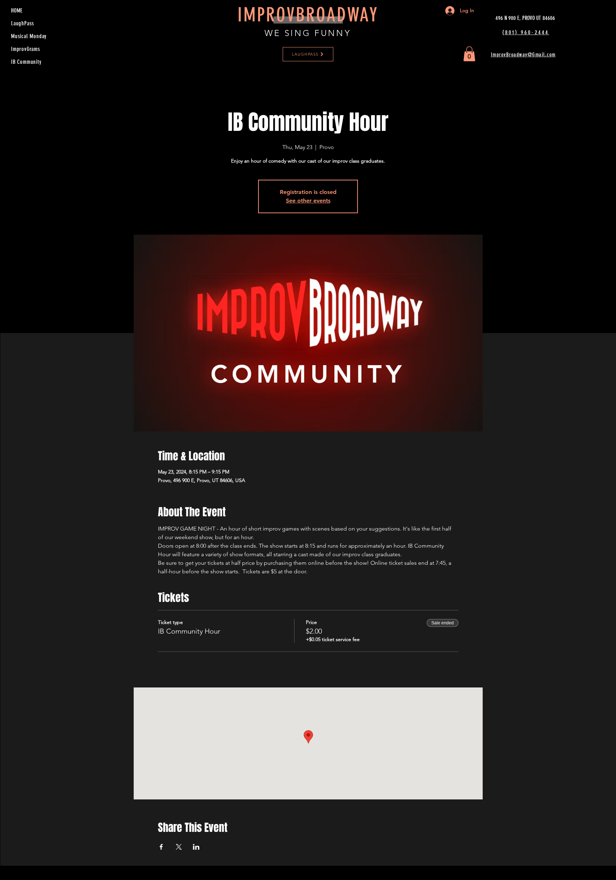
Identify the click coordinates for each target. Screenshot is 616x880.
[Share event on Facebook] (161, 847)
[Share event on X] (178, 847)
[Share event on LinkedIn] (196, 847)
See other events (308, 200)
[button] (469, 53)
